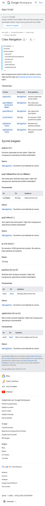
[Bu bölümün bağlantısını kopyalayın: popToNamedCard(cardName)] (33, 174)
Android (4, 472)
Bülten (4, 451)
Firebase (5, 479)
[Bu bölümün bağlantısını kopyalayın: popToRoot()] (17, 217)
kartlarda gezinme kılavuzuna (30, 77)
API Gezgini (6, 438)
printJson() (8, 117)
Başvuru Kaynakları (10, 35)
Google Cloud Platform (9, 483)
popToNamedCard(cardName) (8, 105)
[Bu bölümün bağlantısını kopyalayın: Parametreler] (14, 187)
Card (12, 294)
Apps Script (7, 9)
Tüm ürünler (6, 486)
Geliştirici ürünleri (7, 407)
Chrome (4, 476)
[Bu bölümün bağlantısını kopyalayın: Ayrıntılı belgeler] (23, 141)
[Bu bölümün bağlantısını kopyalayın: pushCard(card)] (21, 270)
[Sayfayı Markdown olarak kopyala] (31, 40)
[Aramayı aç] (36, 2)
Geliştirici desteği (7, 414)
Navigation (21, 97)
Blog (3, 448)
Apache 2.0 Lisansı (32, 358)
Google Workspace (17, 32)
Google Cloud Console (9, 434)
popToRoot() (8, 111)
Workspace (25, 2)
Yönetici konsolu (7, 427)
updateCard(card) (8, 131)
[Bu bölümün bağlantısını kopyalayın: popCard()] (15, 148)
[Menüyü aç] (3, 2)
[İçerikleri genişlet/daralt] (13, 46)
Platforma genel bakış (9, 404)
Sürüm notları (6, 411)
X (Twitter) (5, 455)
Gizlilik (10, 496)
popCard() (7, 97)
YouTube (5, 458)
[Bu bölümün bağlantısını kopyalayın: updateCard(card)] (23, 313)
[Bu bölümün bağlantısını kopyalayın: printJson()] (17, 244)
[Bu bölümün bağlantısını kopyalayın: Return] (9, 161)
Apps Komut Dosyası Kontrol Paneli (14, 431)
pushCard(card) (7, 124)
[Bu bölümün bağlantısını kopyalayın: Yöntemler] (14, 86)
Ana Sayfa (5, 32)
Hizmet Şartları (7, 418)
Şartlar (4, 496)
